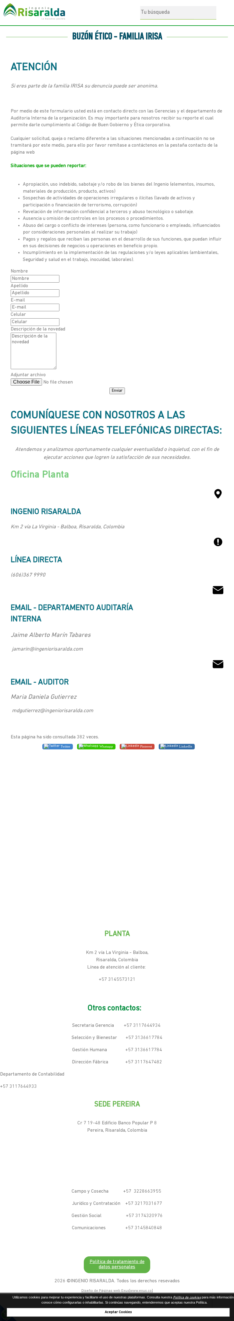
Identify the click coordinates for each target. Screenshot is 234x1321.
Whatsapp (105, 746)
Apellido (19, 286)
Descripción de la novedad (38, 329)
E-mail (18, 300)
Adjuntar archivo (28, 375)
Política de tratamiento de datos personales (117, 1264)
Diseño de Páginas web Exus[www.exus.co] (117, 1291)
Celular (18, 314)
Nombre (19, 271)
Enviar (117, 391)
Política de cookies (187, 1297)
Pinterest (145, 746)
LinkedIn (185, 746)
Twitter (65, 746)
